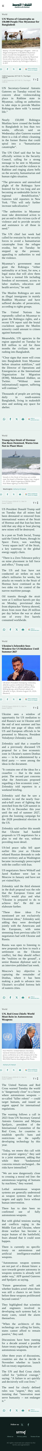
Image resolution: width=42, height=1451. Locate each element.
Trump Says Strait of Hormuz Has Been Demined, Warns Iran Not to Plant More (20, 441)
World (4, 12)
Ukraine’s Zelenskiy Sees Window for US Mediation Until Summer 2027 (20, 647)
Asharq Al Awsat (19, 487)
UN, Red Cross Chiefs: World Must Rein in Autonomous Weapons (18, 1015)
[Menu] (2, 5)
